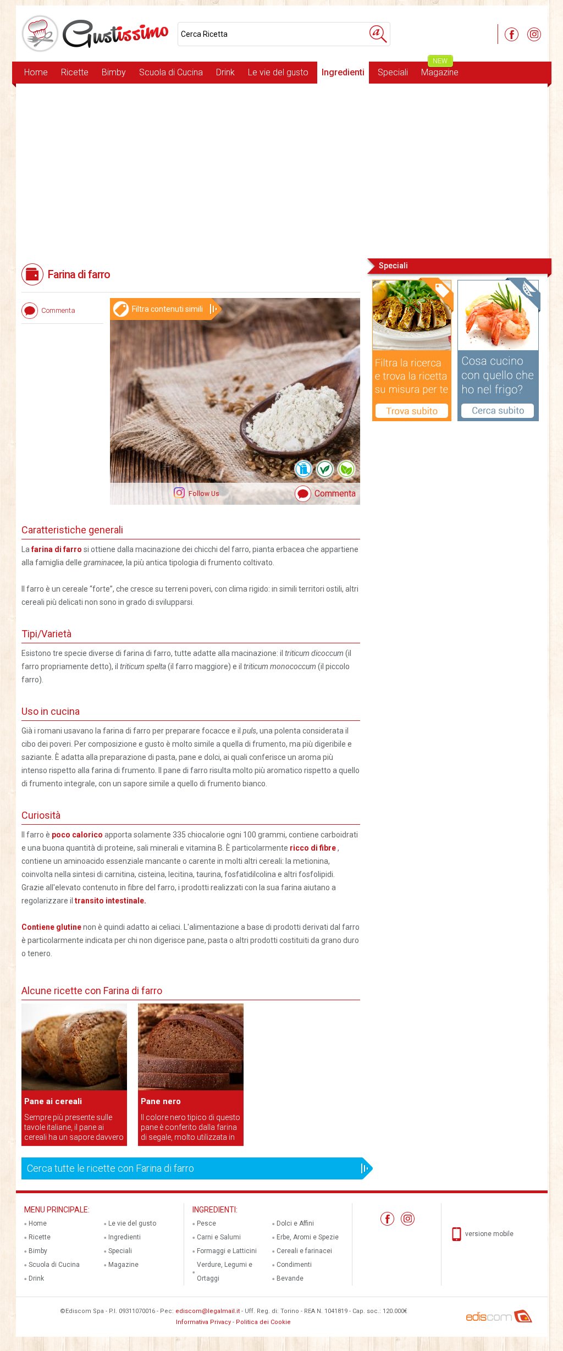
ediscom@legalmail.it (207, 1311)
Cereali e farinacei (304, 1251)
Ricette (75, 72)
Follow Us (203, 494)
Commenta (335, 493)
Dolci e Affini (295, 1223)
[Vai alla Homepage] (97, 33)
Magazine (440, 70)
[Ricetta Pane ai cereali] (74, 1088)
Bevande (290, 1278)
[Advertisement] (282, 170)
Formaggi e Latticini (227, 1251)
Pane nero (161, 1101)
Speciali (393, 72)
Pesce (206, 1223)
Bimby (114, 72)
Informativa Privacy (203, 1322)
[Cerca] (378, 34)
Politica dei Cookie (263, 1322)
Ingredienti (343, 72)
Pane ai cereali (53, 1101)
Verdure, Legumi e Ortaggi (224, 1271)
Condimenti (294, 1265)
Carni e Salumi (219, 1237)
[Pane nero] (191, 1088)
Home (36, 72)
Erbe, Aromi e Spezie (308, 1237)
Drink (225, 72)
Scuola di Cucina (171, 72)
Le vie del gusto (278, 72)
